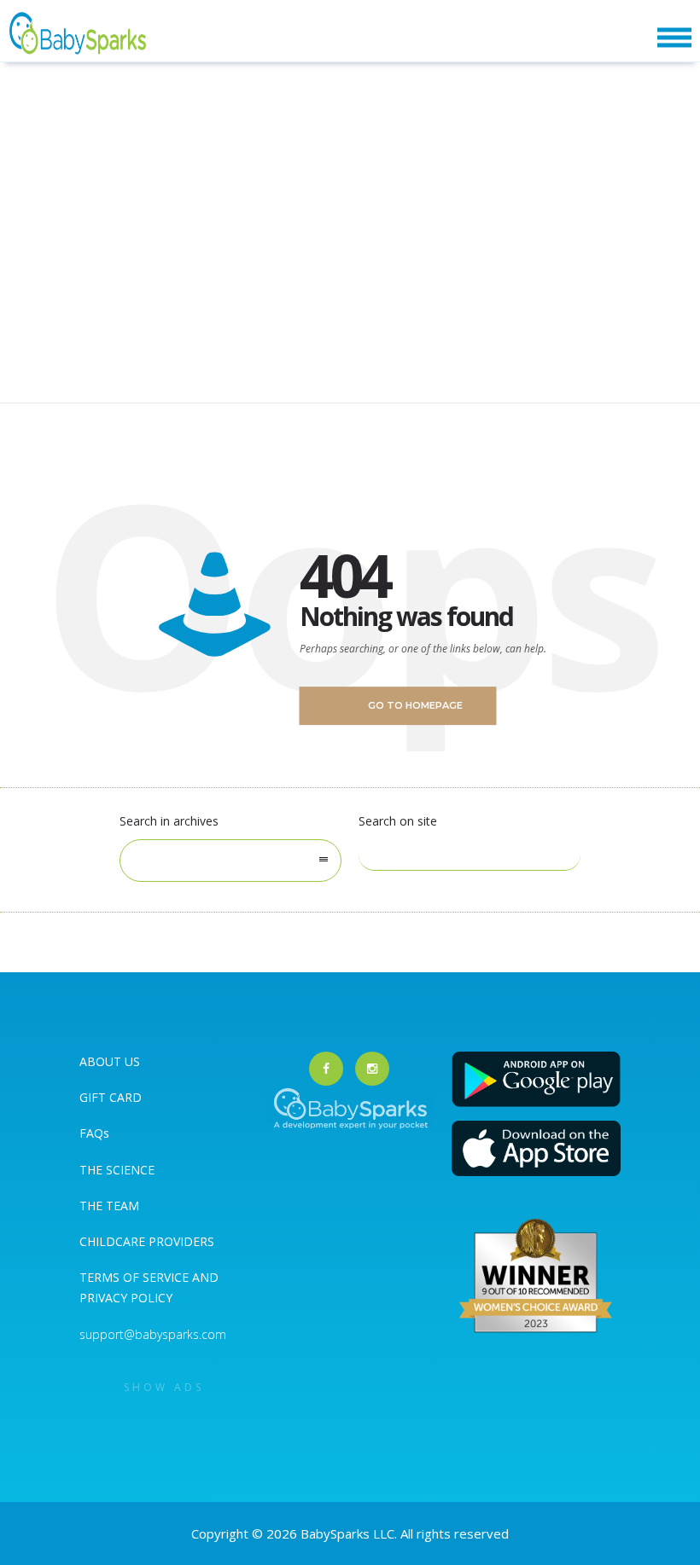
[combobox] (230, 860)
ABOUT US (109, 1061)
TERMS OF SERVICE (135, 1277)
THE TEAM (109, 1205)
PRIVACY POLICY (125, 1298)
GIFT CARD (110, 1097)
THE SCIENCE (117, 1170)
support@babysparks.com (152, 1334)
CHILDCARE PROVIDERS (146, 1241)
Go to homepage (415, 705)
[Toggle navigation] (674, 38)
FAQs (94, 1133)
